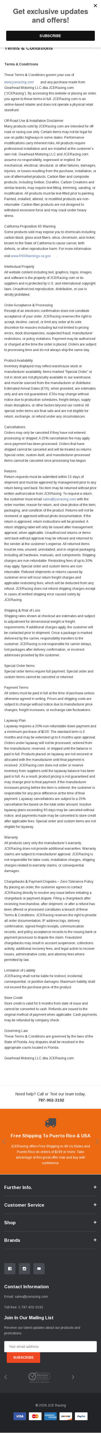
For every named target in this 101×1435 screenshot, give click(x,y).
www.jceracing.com (19, 82)
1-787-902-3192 (30, 1307)
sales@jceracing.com (31, 1297)
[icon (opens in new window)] (9, 1268)
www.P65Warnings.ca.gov (31, 256)
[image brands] (39, 1377)
